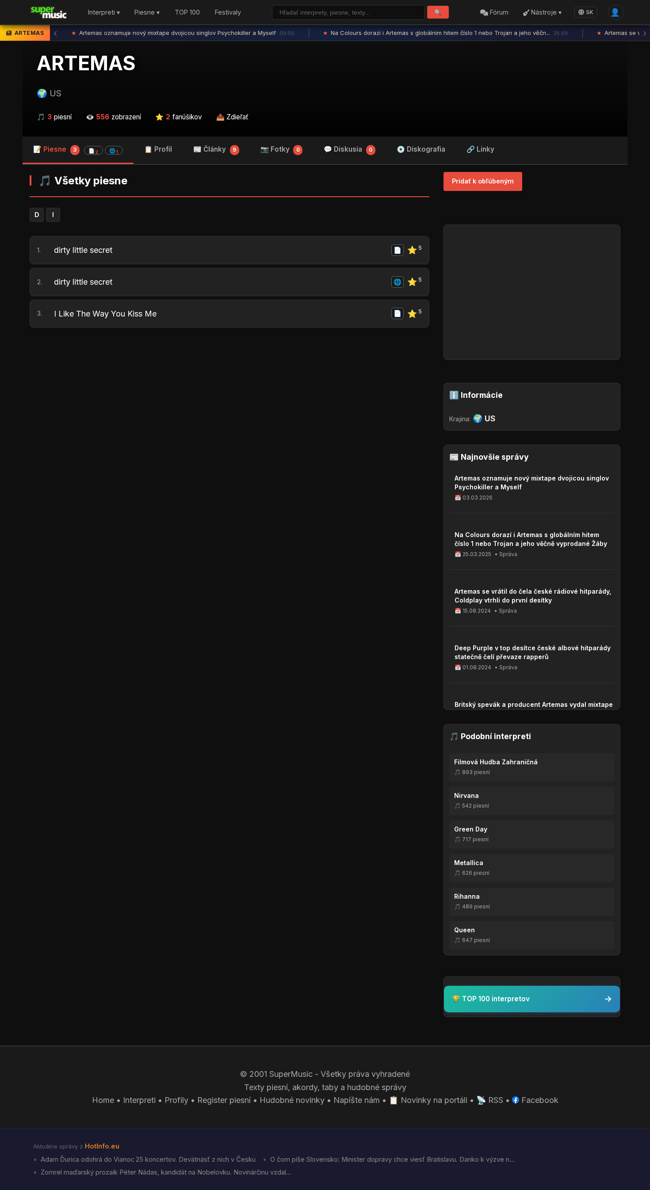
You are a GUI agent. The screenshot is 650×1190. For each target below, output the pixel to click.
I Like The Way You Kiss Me (105, 313)
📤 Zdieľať (232, 117)
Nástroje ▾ (545, 12)
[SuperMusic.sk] (49, 12)
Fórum (498, 12)
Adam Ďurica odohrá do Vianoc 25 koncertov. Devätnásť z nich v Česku (147, 1159)
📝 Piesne (75, 150)
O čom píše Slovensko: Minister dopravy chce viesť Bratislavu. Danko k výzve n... (391, 1159)
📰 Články (214, 149)
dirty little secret (83, 250)
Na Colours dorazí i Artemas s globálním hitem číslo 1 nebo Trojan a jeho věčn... (446, 32)
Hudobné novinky (292, 1100)
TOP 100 (187, 12)
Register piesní (224, 1100)
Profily (176, 1100)
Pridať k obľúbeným (483, 181)
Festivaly (228, 12)
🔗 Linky (480, 149)
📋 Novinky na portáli (428, 1100)
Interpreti (139, 1100)
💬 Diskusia (348, 149)
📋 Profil (158, 149)
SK (589, 12)
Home (103, 1100)
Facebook (538, 1100)
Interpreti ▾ (104, 12)
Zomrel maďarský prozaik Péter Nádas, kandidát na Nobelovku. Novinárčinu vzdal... (165, 1172)
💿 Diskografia (421, 149)
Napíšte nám (356, 1100)
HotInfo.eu (102, 1146)
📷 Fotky (280, 149)
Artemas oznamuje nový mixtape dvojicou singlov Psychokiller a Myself (183, 32)
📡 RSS (489, 1100)
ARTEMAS (86, 63)
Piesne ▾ (147, 12)
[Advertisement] (229, 403)
